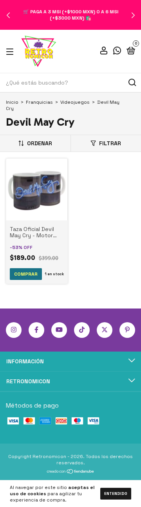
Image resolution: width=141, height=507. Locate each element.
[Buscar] (131, 83)
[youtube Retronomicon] (59, 330)
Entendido (115, 493)
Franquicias (39, 102)
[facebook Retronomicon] (36, 330)
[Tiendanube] (70, 472)
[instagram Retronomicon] (14, 330)
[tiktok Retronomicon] (82, 330)
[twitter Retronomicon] (104, 330)
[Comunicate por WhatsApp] (117, 51)
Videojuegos (75, 102)
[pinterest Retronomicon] (127, 330)
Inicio (12, 102)
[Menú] (11, 51)
